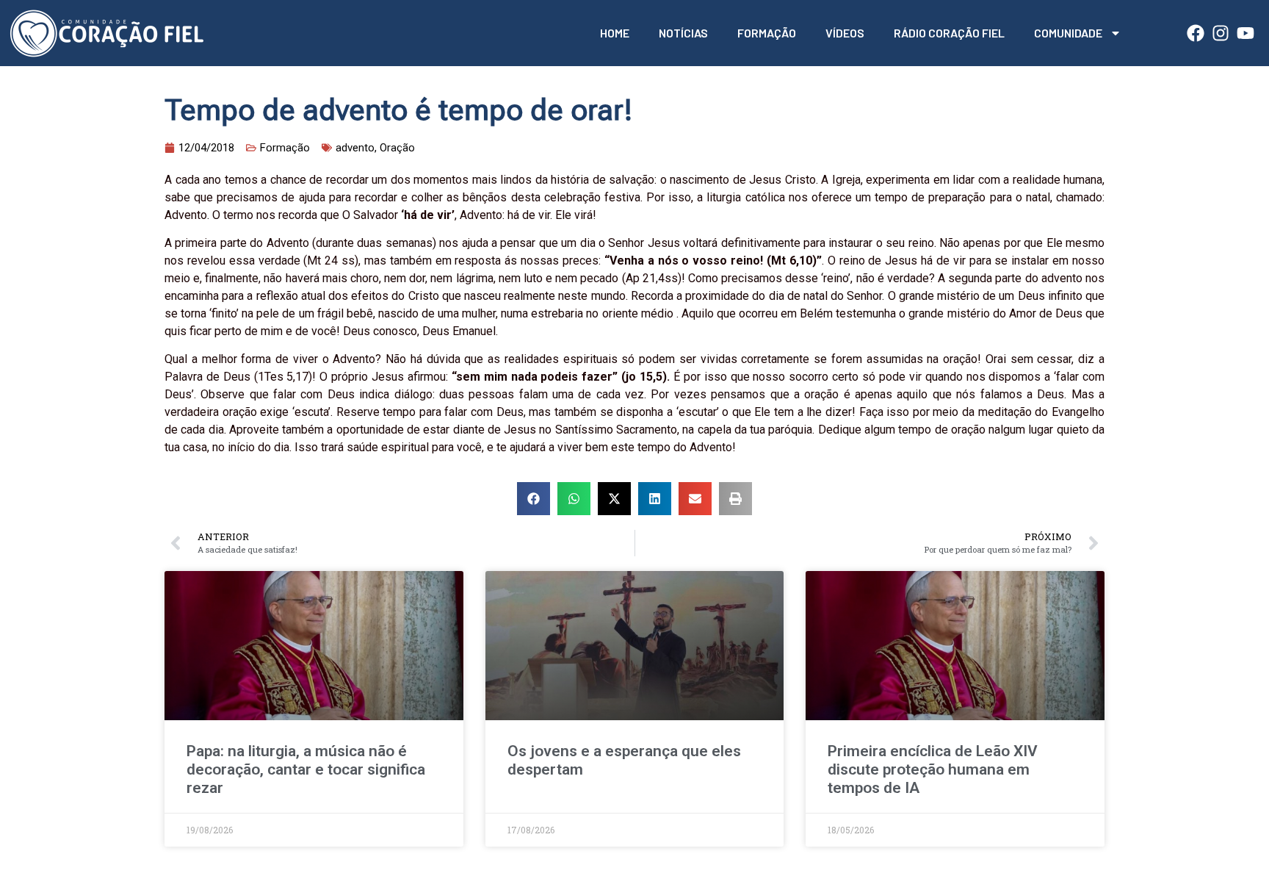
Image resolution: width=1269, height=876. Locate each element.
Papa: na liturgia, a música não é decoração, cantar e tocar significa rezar (306, 769)
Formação (766, 33)
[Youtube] (1245, 33)
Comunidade (1068, 33)
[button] (533, 498)
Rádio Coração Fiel (949, 33)
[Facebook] (1195, 33)
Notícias (683, 33)
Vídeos (844, 33)
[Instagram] (1220, 33)
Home (614, 33)
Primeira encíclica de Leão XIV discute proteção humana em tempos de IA (933, 769)
